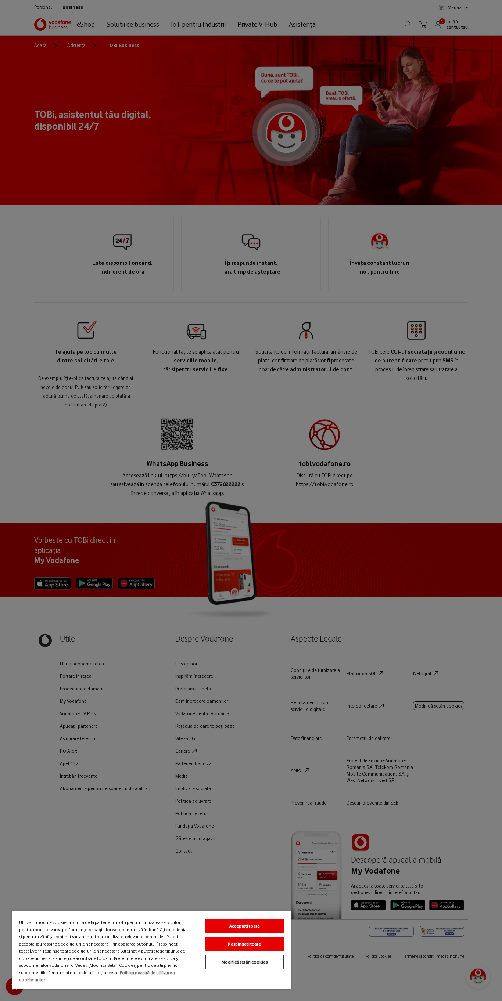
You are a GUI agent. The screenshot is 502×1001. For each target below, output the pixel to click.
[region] (151, 949)
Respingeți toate (244, 944)
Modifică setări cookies (245, 962)
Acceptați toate (244, 926)
